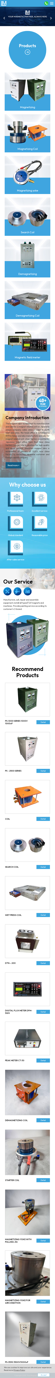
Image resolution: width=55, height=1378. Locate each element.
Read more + (13, 465)
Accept (44, 1375)
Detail (43, 722)
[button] (4, 17)
